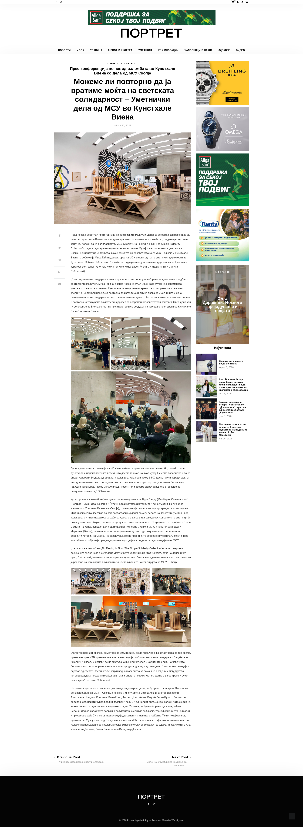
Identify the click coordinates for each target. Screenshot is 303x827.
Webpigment (177, 820)
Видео (240, 50)
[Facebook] (56, 2)
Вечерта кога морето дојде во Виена (231, 362)
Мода (80, 50)
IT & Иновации (168, 50)
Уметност (145, 50)
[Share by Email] (59, 283)
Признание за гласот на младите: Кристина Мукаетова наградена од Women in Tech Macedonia (233, 429)
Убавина (96, 50)
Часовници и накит (198, 50)
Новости (64, 50)
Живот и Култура (120, 50)
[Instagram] (61, 2)
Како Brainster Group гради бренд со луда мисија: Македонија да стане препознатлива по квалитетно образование (233, 384)
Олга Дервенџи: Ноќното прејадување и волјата (222, 304)
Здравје (224, 50)
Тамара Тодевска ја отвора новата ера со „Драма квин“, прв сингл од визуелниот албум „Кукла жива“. (233, 407)
